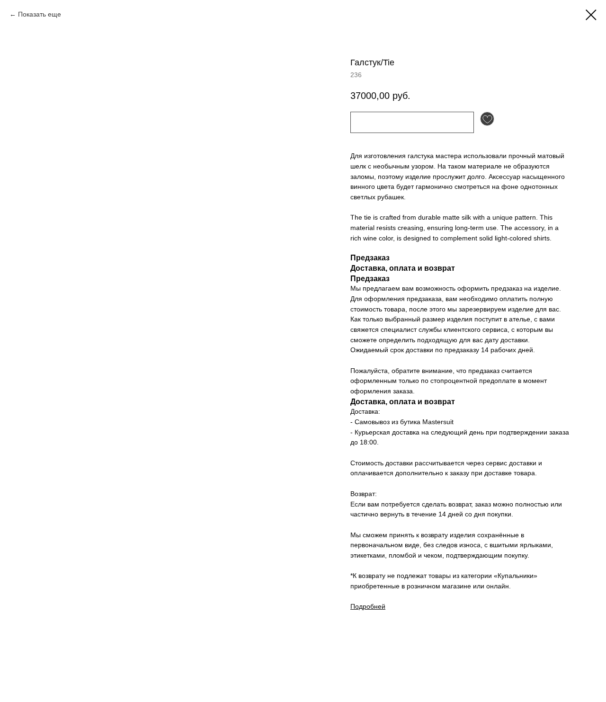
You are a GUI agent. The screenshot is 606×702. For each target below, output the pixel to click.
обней (375, 606)
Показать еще (39, 14)
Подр (358, 606)
